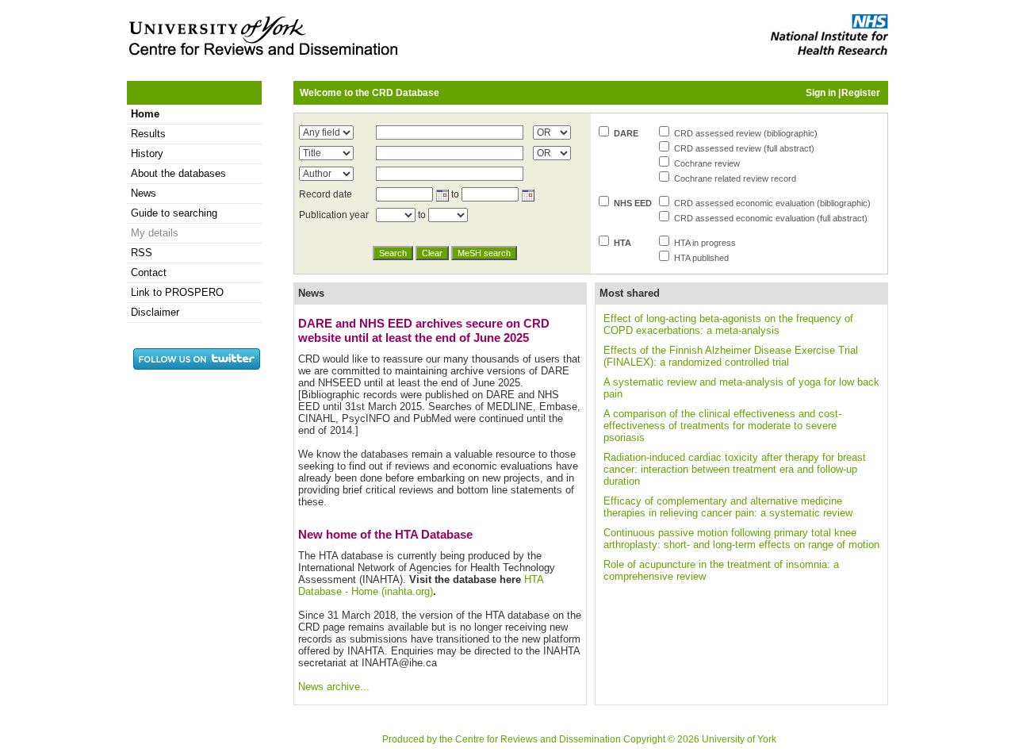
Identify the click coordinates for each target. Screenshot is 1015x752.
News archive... (334, 687)
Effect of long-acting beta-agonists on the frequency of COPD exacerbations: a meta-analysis (728, 324)
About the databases (178, 173)
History (147, 153)
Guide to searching (174, 213)
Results (148, 134)
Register (860, 93)
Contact (149, 272)
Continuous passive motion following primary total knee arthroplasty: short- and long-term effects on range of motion (741, 539)
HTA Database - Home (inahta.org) (420, 585)
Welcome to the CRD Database (369, 93)
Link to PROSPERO (177, 292)
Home (145, 114)
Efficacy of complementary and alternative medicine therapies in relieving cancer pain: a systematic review (727, 507)
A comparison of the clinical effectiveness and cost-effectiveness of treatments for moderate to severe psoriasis (722, 425)
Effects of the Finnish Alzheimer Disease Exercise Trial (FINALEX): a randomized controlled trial (730, 356)
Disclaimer (155, 312)
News (143, 193)
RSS (141, 253)
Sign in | (823, 93)
